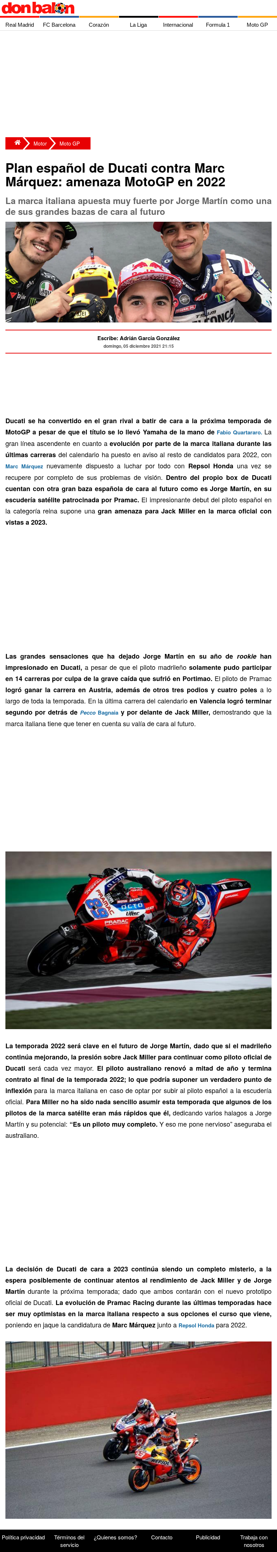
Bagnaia (99, 712)
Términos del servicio (69, 1540)
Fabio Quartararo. (239, 432)
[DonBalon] (14, 143)
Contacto (161, 1537)
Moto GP (70, 143)
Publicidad (208, 1537)
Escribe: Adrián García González (138, 338)
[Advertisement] (140, 84)
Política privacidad (23, 1537)
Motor (40, 143)
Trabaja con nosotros (254, 1540)
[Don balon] (130, 8)
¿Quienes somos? (115, 1537)
